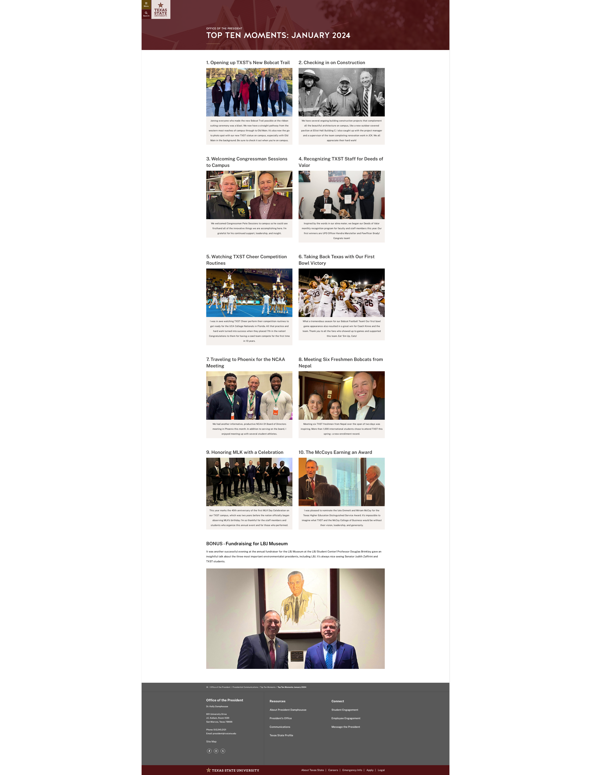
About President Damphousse (288, 709)
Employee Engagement (346, 718)
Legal (381, 770)
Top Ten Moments (267, 687)
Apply (370, 770)
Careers (333, 770)
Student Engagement (345, 709)
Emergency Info (352, 770)
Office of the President (224, 28)
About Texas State (312, 770)
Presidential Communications (245, 687)
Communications (280, 726)
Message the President (346, 726)
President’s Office (281, 718)
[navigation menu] (146, 4)
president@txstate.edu (224, 733)
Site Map (211, 741)
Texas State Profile (281, 735)
